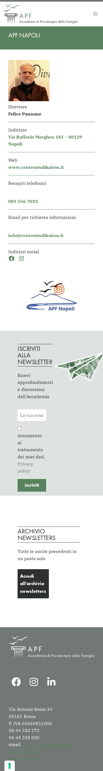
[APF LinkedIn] (51, 681)
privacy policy (23, 751)
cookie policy (22, 758)
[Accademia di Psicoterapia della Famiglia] (40, 14)
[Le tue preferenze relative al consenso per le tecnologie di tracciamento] (9, 766)
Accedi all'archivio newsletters (33, 583)
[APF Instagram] (33, 681)
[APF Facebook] (16, 681)
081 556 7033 (23, 201)
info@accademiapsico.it (46, 744)
